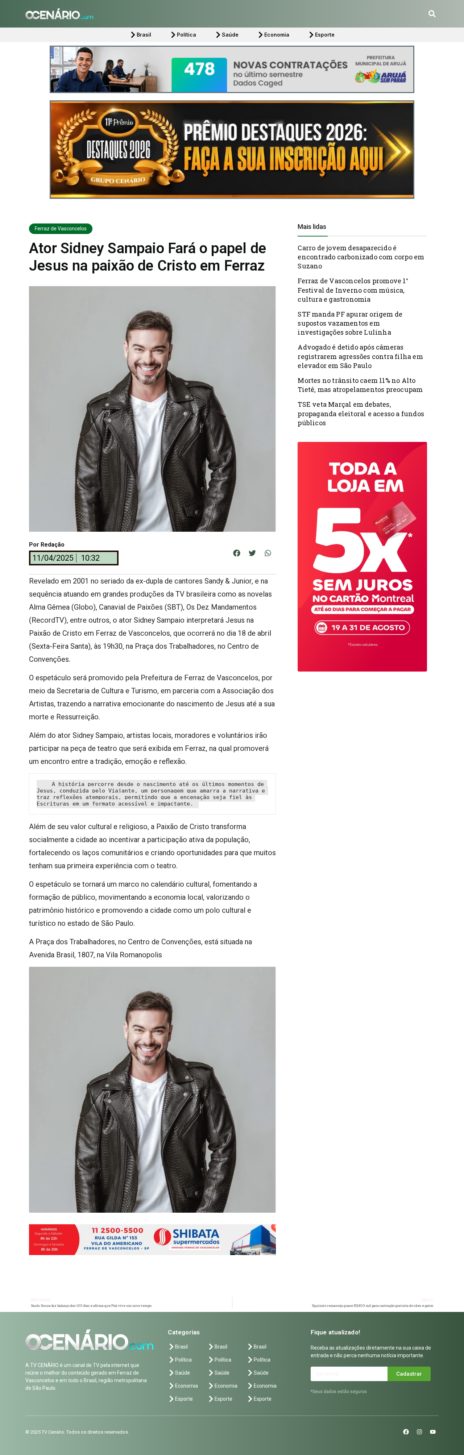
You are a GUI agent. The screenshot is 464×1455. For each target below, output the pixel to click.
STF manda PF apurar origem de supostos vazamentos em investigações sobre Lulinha (350, 323)
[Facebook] (406, 1432)
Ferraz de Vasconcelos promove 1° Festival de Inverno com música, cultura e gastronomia (353, 289)
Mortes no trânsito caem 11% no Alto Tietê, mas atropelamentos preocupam (360, 385)
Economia (276, 35)
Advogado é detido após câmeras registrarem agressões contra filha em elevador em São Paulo (360, 356)
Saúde (230, 35)
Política (186, 35)
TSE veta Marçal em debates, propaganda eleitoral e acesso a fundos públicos (361, 413)
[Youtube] (433, 1432)
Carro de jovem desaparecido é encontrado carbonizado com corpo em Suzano (361, 256)
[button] (432, 13)
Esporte (325, 35)
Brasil (144, 35)
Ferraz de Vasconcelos (61, 228)
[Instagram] (419, 1432)
